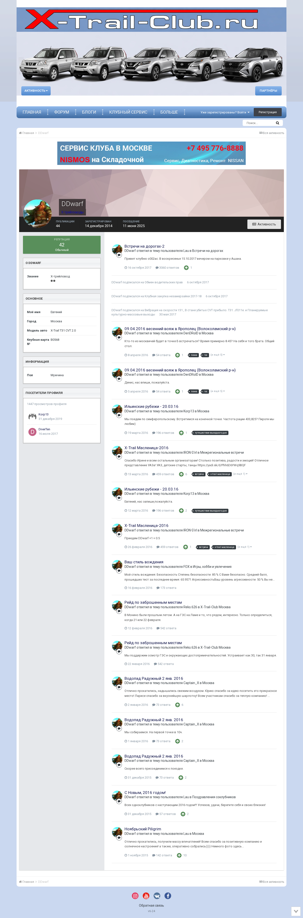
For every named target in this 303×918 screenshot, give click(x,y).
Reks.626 (190, 607)
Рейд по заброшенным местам (153, 602)
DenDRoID (190, 333)
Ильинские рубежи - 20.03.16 (151, 406)
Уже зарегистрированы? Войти (224, 112)
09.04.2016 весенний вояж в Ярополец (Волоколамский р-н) (180, 328)
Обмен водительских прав (164, 282)
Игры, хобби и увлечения (212, 567)
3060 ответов (169, 267)
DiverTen (44, 429)
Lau (186, 251)
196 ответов (164, 433)
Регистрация (268, 112)
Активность (35, 90)
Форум (61, 112)
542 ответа (168, 628)
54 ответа (162, 355)
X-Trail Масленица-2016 (147, 447)
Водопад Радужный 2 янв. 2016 (154, 678)
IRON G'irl (190, 452)
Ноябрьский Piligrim (143, 829)
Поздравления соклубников (214, 797)
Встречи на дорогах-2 (145, 246)
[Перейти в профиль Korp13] (32, 417)
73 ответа (162, 705)
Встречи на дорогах (207, 251)
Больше (169, 112)
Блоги (89, 112)
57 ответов (167, 814)
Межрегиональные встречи (222, 452)
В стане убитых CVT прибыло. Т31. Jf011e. (215, 310)
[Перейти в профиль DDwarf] (117, 249)
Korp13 (44, 414)
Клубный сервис (128, 112)
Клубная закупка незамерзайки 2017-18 (173, 296)
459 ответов (164, 474)
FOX (186, 567)
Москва (208, 333)
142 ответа (163, 855)
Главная (31, 112)
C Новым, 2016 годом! (145, 792)
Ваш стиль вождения (144, 562)
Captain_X (191, 683)
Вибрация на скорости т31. (164, 310)
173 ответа (168, 588)
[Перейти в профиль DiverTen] (32, 432)
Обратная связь (151, 905)
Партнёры (268, 90)
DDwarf (130, 251)
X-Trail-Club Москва (216, 607)
